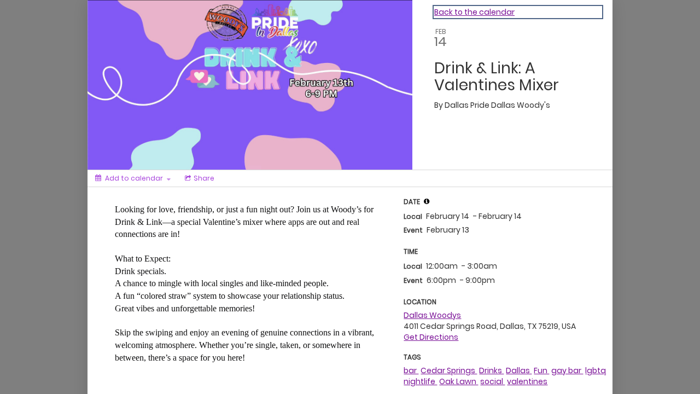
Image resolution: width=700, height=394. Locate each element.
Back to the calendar (474, 12)
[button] (426, 201)
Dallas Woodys (432, 315)
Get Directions (431, 337)
